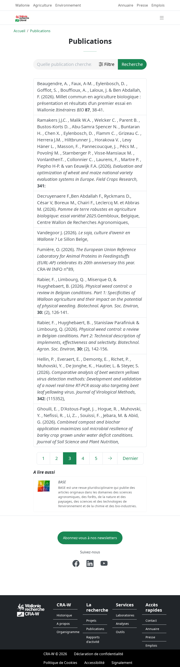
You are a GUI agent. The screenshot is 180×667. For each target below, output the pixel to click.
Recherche (132, 64)
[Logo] (31, 610)
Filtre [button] (108, 64)
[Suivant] (110, 458)
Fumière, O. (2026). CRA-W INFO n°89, (86, 259)
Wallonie (22, 5)
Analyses (122, 623)
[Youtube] (104, 563)
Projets (91, 620)
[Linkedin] (90, 563)
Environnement (68, 5)
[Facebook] (75, 563)
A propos (63, 623)
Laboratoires (125, 615)
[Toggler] (161, 18)
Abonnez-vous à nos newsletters (90, 537)
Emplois (158, 5)
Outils (120, 632)
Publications (40, 30)
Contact (151, 620)
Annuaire (125, 5)
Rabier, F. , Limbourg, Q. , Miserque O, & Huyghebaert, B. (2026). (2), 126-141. (89, 295)
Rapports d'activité (93, 639)
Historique (64, 615)
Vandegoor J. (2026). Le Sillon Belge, (83, 236)
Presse (142, 5)
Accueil (19, 30)
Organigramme (67, 632)
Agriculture (42, 5)
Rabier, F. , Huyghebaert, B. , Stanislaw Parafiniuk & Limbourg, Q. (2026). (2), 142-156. (88, 336)
